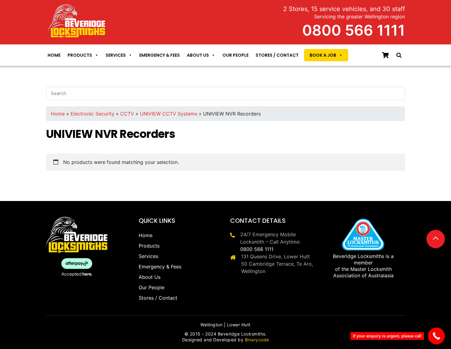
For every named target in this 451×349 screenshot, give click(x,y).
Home (54, 55)
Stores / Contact (277, 55)
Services (116, 55)
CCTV (127, 114)
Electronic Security (92, 114)
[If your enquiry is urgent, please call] (436, 336)
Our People (235, 55)
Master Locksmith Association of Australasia (363, 272)
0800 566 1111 (256, 249)
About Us (198, 55)
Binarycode (257, 339)
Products (79, 55)
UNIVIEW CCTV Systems (168, 114)
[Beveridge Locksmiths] (77, 8)
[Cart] (385, 55)
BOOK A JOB (323, 55)
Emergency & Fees (159, 55)
